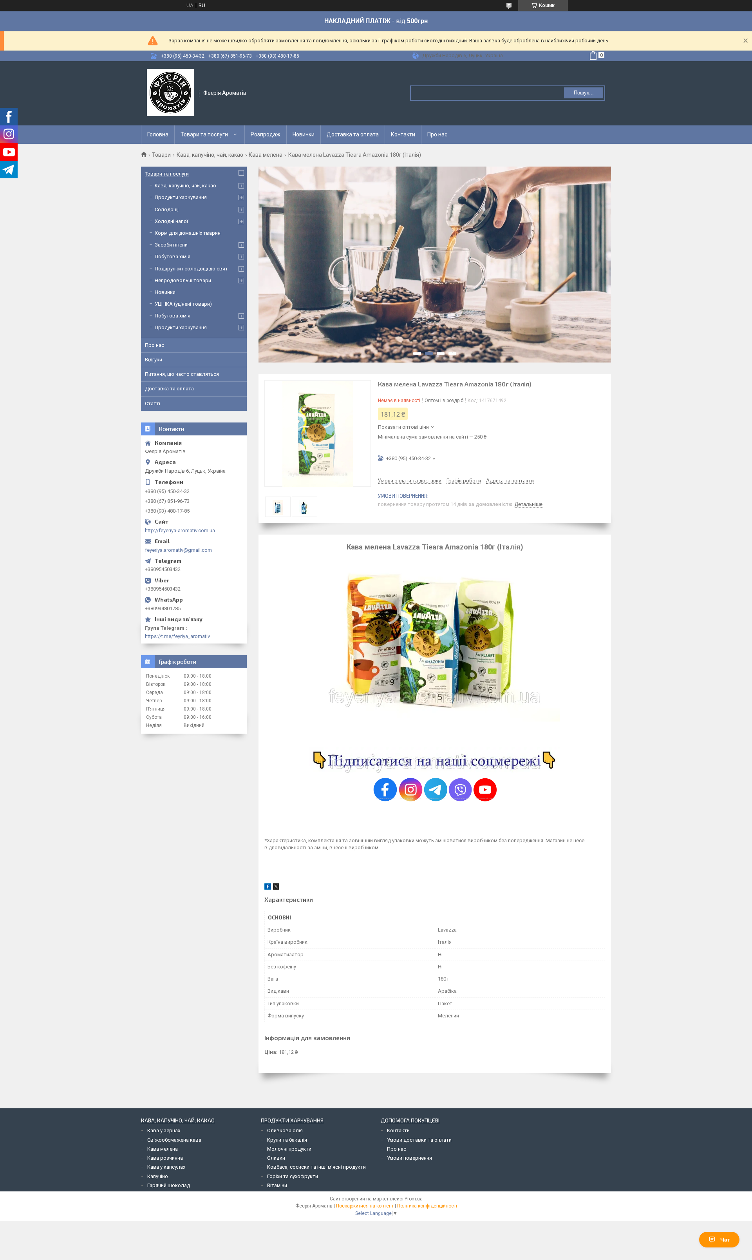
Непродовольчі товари (183, 280)
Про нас (437, 134)
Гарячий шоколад (168, 1185)
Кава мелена (265, 155)
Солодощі (167, 209)
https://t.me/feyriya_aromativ (177, 636)
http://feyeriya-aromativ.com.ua (180, 530)
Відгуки (153, 360)
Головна (157, 134)
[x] (276, 888)
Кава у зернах (163, 1130)
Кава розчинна (165, 1158)
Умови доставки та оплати (419, 1140)
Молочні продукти (289, 1149)
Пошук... (584, 93)
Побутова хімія (172, 256)
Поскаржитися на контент (365, 1206)
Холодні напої (171, 221)
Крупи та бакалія (287, 1140)
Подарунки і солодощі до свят (191, 269)
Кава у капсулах (166, 1167)
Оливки (276, 1158)
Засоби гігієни (171, 245)
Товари (161, 155)
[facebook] (267, 888)
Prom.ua (414, 1199)
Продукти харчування (181, 197)
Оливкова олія (285, 1130)
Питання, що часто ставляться (182, 374)
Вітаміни (277, 1185)
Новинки (304, 134)
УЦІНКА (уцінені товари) (183, 304)
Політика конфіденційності (427, 1206)
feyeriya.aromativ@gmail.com (178, 550)
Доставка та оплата (353, 134)
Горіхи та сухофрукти (292, 1176)
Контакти (403, 134)
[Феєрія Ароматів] (170, 92)
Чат (725, 1239)
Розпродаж (265, 134)
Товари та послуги (204, 134)
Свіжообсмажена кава (174, 1140)
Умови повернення (409, 1158)
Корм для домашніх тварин (188, 233)
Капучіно (157, 1176)
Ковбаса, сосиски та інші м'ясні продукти (316, 1167)
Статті (152, 403)
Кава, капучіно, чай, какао (210, 155)
